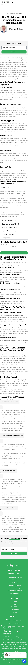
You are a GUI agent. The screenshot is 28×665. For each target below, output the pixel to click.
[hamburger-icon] (2, 4)
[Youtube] (19, 570)
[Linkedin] (16, 570)
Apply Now (14, 52)
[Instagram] (12, 570)
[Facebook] (9, 570)
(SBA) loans (18, 191)
